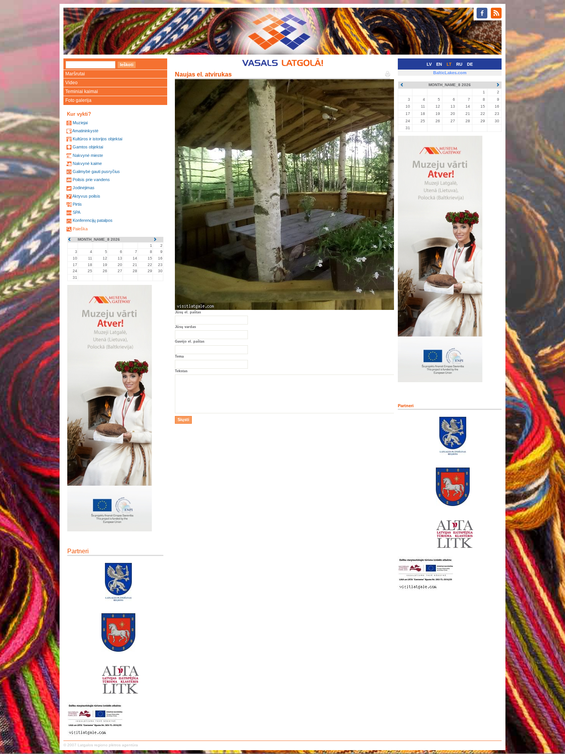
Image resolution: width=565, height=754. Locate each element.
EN (439, 64)
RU (459, 64)
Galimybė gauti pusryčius (96, 171)
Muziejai (80, 122)
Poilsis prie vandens (91, 179)
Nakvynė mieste (88, 155)
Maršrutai (75, 74)
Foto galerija (78, 100)
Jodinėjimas (84, 187)
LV (429, 64)
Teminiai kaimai (81, 91)
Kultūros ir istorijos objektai (97, 138)
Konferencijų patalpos (93, 220)
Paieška (80, 228)
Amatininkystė (85, 130)
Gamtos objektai (88, 147)
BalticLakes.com (450, 72)
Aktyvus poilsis (86, 196)
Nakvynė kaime (87, 163)
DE (470, 64)
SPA (76, 212)
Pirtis (77, 204)
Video (71, 82)
